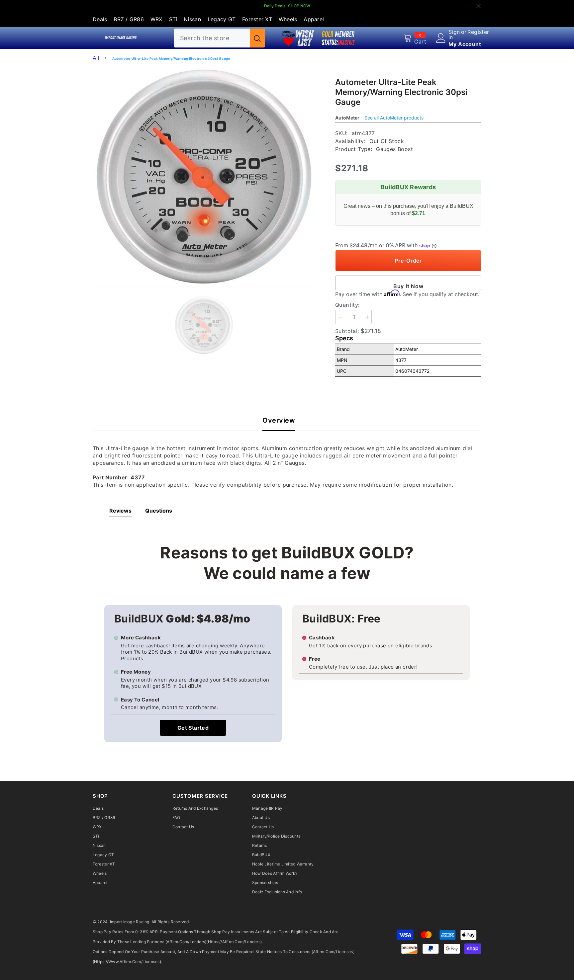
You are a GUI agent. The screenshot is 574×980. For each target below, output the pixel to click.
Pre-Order (408, 260)
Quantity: (347, 304)
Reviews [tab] (120, 510)
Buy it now (408, 286)
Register (478, 32)
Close (478, 6)
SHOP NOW (299, 5)
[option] (204, 176)
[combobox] (212, 38)
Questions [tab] (158, 510)
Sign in (454, 34)
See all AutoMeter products (394, 118)
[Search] (219, 38)
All (96, 57)
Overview (278, 420)
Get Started (193, 727)
